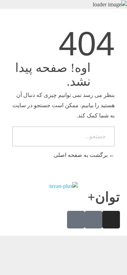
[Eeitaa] (76, 219)
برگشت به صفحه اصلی (81, 155)
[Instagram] (111, 219)
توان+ (103, 197)
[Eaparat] (93, 219)
